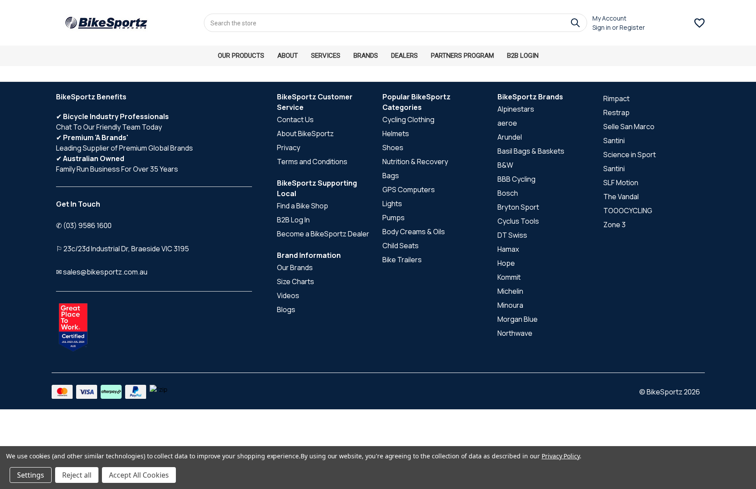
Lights (392, 203)
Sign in (601, 27)
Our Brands (295, 267)
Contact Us (295, 119)
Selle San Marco (628, 126)
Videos (288, 295)
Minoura (510, 305)
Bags (390, 175)
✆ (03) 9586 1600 (84, 225)
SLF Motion (620, 182)
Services (325, 56)
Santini (614, 140)
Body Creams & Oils (413, 231)
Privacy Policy (561, 456)
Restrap (616, 112)
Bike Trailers (402, 259)
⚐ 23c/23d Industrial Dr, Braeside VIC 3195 (122, 248)
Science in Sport (629, 154)
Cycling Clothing (408, 119)
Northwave (514, 333)
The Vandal (621, 196)
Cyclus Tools (518, 221)
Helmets (395, 133)
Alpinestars (515, 109)
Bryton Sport (518, 207)
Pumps (393, 217)
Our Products (241, 56)
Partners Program (462, 56)
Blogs (286, 309)
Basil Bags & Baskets (530, 151)
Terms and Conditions (312, 161)
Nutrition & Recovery (415, 161)
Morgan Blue (517, 319)
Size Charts (295, 281)
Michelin (510, 291)
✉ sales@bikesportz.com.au (101, 272)
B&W (505, 165)
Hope (506, 263)
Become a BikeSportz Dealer (323, 234)
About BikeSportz (305, 133)
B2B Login (523, 56)
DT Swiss (512, 235)
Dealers (404, 56)
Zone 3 (614, 224)
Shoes (392, 147)
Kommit (509, 277)
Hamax (508, 249)
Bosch (507, 193)
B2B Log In (293, 220)
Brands (366, 56)
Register (632, 27)
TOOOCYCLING (627, 210)
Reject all (76, 475)
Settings (30, 475)
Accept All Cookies (139, 475)
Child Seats (400, 245)
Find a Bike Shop (302, 206)
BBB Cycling (516, 179)
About (287, 56)
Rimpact (616, 98)
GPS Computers (408, 189)
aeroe (507, 123)
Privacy (288, 147)
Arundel (509, 137)
